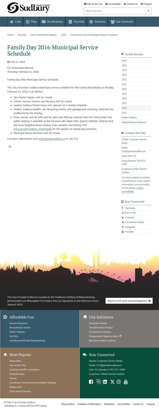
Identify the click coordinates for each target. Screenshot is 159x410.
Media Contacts (129, 117)
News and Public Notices (44, 34)
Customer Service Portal (110, 360)
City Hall (22, 34)
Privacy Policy (67, 404)
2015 (124, 112)
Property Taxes (17, 373)
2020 (124, 89)
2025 (124, 65)
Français (148, 3)
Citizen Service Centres (112, 373)
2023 (124, 74)
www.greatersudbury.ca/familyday (33, 129)
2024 (124, 70)
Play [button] (34, 22)
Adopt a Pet (15, 386)
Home (10, 34)
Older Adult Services (20, 391)
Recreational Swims (19, 327)
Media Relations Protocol (134, 122)
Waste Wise (15, 360)
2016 (63, 34)
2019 (124, 93)
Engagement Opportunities (104, 336)
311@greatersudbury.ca (109, 365)
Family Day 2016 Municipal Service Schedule (94, 34)
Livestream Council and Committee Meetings (33, 382)
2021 (124, 84)
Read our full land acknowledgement (127, 300)
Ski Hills (13, 336)
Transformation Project (101, 327)
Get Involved (124, 22)
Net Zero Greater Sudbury (102, 340)
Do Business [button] (55, 22)
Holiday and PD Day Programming (27, 340)
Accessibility (114, 3)
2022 (124, 79)
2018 (124, 98)
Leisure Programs (18, 323)
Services (100, 22)
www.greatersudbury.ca (52, 138)
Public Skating (17, 331)
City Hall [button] (78, 22)
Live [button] (18, 22)
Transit (12, 378)
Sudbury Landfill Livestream (24, 369)
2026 (124, 60)
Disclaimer (109, 404)
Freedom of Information (89, 404)
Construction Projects (100, 331)
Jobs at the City (94, 3)
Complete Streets (98, 323)
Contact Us (132, 3)
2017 (124, 103)
